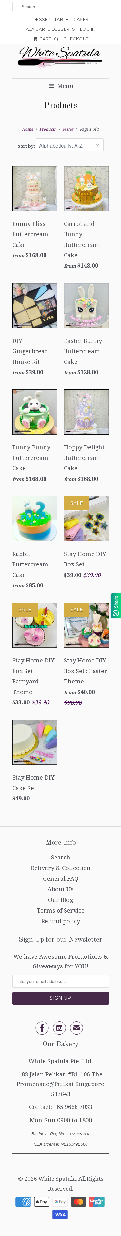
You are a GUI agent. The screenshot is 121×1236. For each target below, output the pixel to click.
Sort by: (27, 146)
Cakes (81, 19)
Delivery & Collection (60, 868)
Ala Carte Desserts (50, 29)
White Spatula (57, 1178)
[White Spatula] (60, 58)
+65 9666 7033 (73, 1107)
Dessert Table (51, 19)
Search (60, 857)
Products (60, 106)
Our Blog (60, 900)
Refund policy (60, 921)
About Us (60, 889)
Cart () (48, 38)
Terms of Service (61, 910)
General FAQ (60, 878)
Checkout (76, 38)
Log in (88, 29)
